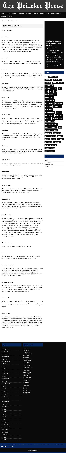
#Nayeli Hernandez (58, 82)
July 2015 (4, 437)
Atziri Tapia (48, 106)
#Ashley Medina (53, 76)
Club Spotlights (49, 112)
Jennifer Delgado (57, 118)
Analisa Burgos (49, 100)
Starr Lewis (57, 142)
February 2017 (5, 394)
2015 (60, 88)
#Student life (49, 85)
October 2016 (5, 404)
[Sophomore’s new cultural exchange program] (54, 38)
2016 (46, 91)
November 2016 (5, 401)
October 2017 (5, 381)
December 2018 (5, 354)
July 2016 (4, 409)
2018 (55, 91)
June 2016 (4, 411)
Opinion (47, 130)
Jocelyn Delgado (50, 121)
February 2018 (5, 371)
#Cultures (48, 79)
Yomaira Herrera (50, 148)
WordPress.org (48, 166)
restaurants (57, 133)
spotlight (60, 139)
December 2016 (5, 399)
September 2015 (6, 432)
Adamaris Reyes (49, 97)
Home (2, 13)
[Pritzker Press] (33, 6)
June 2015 (4, 439)
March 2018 (4, 368)
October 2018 (5, 359)
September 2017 (6, 383)
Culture (59, 112)
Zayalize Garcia (49, 151)
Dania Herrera (49, 115)
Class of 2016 (48, 109)
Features (21, 13)
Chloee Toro (57, 106)
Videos (10, 16)
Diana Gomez (58, 115)
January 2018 (5, 373)
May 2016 (4, 414)
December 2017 (5, 376)
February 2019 (5, 349)
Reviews (14, 13)
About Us (3, 16)
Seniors (60, 136)
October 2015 (5, 429)
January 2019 (5, 351)
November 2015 (5, 427)
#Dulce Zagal (57, 79)
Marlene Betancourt (51, 124)
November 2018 (5, 356)
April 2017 (4, 389)
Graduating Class (56, 13)
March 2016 (4, 419)
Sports (36, 13)
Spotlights (48, 142)
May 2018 (4, 363)
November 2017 (5, 378)
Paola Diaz (48, 133)
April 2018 (4, 366)
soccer (47, 139)
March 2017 (4, 391)
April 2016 (4, 417)
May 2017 (4, 386)
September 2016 (6, 406)
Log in (46, 160)
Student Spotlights (50, 145)
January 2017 (5, 396)
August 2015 (4, 434)
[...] (47, 66)
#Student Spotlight (51, 88)
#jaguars (47, 82)
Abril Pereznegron (50, 94)
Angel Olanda (49, 103)
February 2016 (5, 422)
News (8, 13)
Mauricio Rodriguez (50, 127)
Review (47, 136)
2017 (51, 91)
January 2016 (5, 424)
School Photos (44, 13)
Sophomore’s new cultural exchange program (53, 43)
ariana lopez (58, 103)
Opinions (28, 13)
